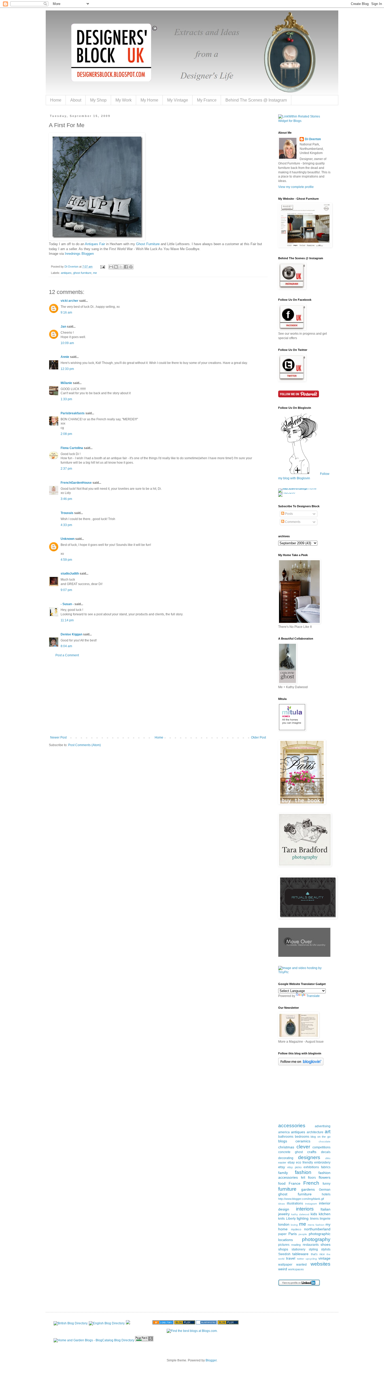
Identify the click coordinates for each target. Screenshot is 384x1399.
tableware (300, 1254)
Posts (288, 514)
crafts (311, 1152)
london (283, 1224)
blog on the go (320, 1136)
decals (325, 1152)
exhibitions (311, 1167)
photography (316, 1239)
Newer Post (58, 737)
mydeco (296, 1229)
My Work (123, 100)
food (282, 1183)
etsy (281, 1167)
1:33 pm (66, 399)
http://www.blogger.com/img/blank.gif (301, 1198)
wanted (301, 1264)
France (294, 1183)
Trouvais (67, 513)
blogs (282, 1141)
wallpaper (285, 1264)
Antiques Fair (95, 244)
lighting (303, 1218)
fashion (303, 1172)
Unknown (67, 539)
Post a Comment (67, 655)
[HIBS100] (286, 492)
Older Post (258, 737)
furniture (287, 1189)
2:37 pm (66, 468)
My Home (149, 100)
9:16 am (66, 312)
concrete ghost (290, 1152)
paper (282, 1234)
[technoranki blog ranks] (141, 1323)
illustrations (295, 1203)
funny (326, 1183)
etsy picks (294, 1167)
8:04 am (66, 646)
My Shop (98, 100)
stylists (325, 1249)
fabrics (325, 1167)
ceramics (302, 1141)
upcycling (311, 1258)
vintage (324, 1258)
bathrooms (285, 1136)
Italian (325, 1209)
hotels (326, 1194)
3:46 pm (66, 499)
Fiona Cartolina (72, 448)
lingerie (325, 1218)
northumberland (317, 1229)
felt (303, 1177)
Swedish (284, 1254)
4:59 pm (66, 560)
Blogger (211, 1360)
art (327, 1131)
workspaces (296, 1269)
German (324, 1189)
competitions (321, 1147)
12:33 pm (67, 369)
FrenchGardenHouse (76, 483)
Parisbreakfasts (73, 413)
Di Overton (313, 139)
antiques (66, 272)
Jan (63, 326)
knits (281, 1218)
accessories (291, 1125)
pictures (283, 1245)
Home (55, 100)
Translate (313, 996)
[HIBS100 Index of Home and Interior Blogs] (299, 488)
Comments (292, 522)
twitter (300, 1258)
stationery (298, 1249)
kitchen (324, 1214)
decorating (285, 1158)
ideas (281, 1203)
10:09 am (67, 343)
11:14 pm (67, 620)
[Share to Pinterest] (130, 266)
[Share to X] (121, 266)
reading (296, 1244)
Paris (292, 1234)
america (284, 1132)
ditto (327, 1158)
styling (313, 1249)
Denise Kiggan (71, 634)
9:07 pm (66, 590)
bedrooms (302, 1136)
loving (294, 1224)
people (303, 1234)
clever (303, 1146)
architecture (315, 1132)
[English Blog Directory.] (107, 1323)
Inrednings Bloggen (79, 254)
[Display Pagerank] (144, 1340)
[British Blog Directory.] (71, 1323)
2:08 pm (66, 434)
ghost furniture (82, 272)
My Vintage (177, 100)
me (95, 272)
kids (314, 1214)
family (283, 1173)
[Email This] (111, 266)
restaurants (311, 1245)
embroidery (322, 1162)
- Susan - (67, 604)
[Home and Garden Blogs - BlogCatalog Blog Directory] (94, 1340)
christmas (286, 1147)
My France (207, 100)
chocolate (324, 1141)
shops (283, 1249)
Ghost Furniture (148, 244)
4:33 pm (66, 525)
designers (309, 1157)
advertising (322, 1126)
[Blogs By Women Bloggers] (128, 1323)
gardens (308, 1189)
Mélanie (66, 383)
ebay (291, 1162)
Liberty (291, 1218)
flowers (324, 1177)
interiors (305, 1209)
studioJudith (70, 573)
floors (312, 1177)
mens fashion (316, 1224)
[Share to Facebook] (126, 266)
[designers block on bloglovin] (300, 1064)
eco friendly (304, 1162)
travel (290, 1258)
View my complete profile (296, 187)
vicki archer (69, 301)
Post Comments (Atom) (84, 745)
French (311, 1183)
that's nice (318, 1254)
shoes (325, 1244)
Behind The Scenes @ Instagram (256, 100)
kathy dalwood (300, 1214)
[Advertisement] (158, 696)
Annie (65, 357)
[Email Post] (102, 266)
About (75, 100)
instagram (311, 1203)
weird (282, 1269)
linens (314, 1218)
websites (320, 1264)
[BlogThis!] (116, 266)
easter (282, 1162)
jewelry (284, 1214)
